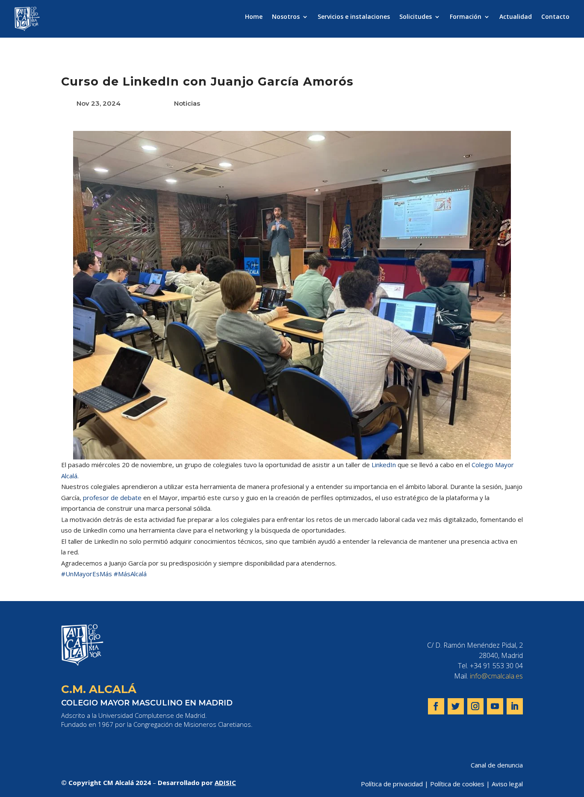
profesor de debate (112, 497)
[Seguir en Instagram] (475, 706)
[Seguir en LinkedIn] (515, 706)
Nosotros (286, 17)
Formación (465, 17)
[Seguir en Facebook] (436, 706)
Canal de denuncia (497, 765)
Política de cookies (457, 783)
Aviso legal (507, 783)
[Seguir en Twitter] (456, 706)
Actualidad (515, 17)
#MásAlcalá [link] (130, 573)
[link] (384, 464)
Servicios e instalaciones (354, 17)
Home (254, 17)
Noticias (187, 103)
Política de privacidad (392, 783)
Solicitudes (415, 17)
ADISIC (225, 782)
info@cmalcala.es (496, 676)
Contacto (555, 17)
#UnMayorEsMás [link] (86, 573)
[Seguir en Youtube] (495, 706)
